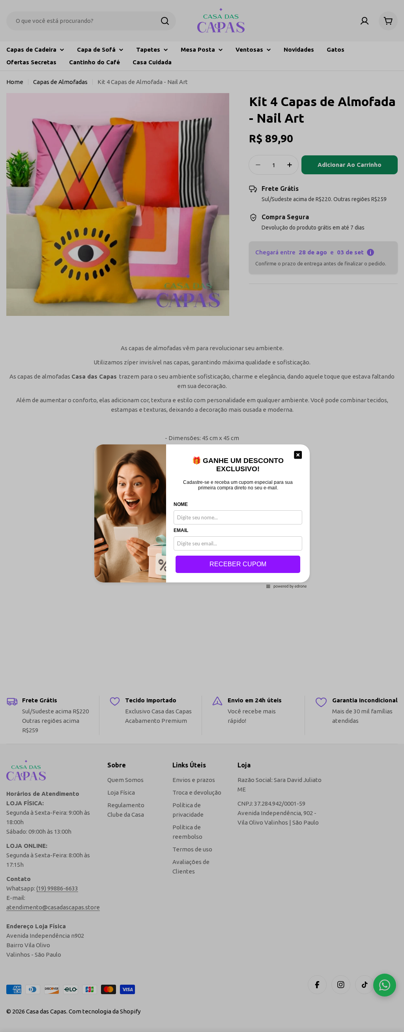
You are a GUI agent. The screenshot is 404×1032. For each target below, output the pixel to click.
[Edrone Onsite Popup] (202, 516)
